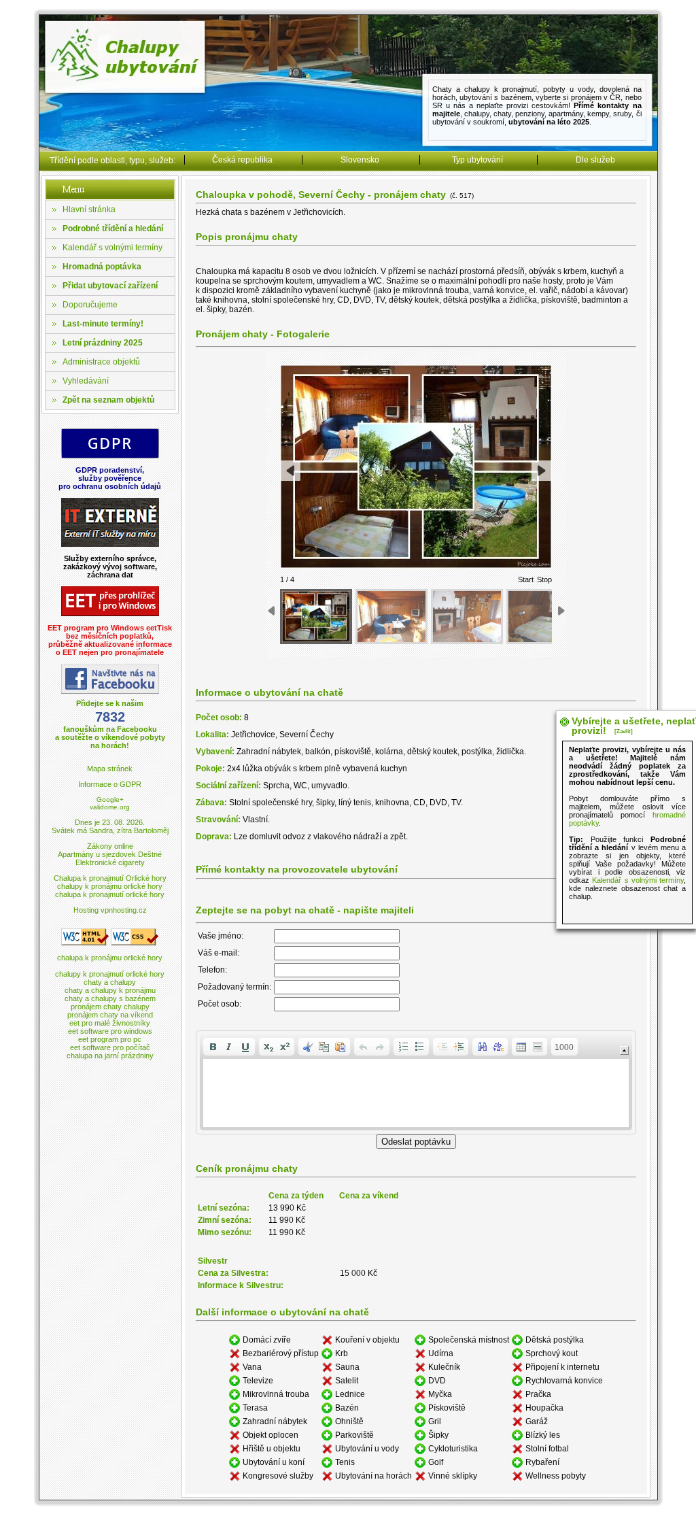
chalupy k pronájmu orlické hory (109, 886)
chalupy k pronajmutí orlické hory (109, 974)
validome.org (110, 807)
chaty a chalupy (110, 982)
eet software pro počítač (110, 1047)
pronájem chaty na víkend (110, 1015)
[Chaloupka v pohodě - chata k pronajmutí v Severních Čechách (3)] (467, 616)
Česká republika (242, 160)
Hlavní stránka (89, 209)
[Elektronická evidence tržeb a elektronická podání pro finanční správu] (110, 614)
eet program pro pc (109, 1039)
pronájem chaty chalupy (110, 1007)
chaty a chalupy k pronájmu (110, 990)
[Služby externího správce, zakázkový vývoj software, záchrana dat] (110, 544)
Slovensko (360, 160)
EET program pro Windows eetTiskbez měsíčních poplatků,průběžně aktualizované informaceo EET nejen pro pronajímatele (110, 640)
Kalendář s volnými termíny (112, 247)
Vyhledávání (86, 381)
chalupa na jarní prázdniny (110, 1055)
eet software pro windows (110, 1031)
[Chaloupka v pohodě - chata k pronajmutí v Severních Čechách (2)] (391, 616)
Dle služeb (595, 160)
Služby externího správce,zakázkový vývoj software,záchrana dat (110, 566)
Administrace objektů (101, 362)
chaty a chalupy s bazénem (110, 998)
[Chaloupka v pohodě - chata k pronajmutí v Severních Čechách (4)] (542, 616)
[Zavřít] (623, 731)
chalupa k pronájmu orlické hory (109, 958)
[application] (416, 1082)
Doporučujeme (90, 304)
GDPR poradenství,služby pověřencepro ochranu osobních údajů (109, 478)
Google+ (110, 799)
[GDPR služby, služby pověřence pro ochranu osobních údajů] (110, 456)
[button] (213, 1046)
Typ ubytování (477, 160)
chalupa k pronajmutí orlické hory (109, 894)
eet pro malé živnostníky (109, 1023)
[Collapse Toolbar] (624, 1050)
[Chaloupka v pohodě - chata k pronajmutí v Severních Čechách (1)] (316, 616)
